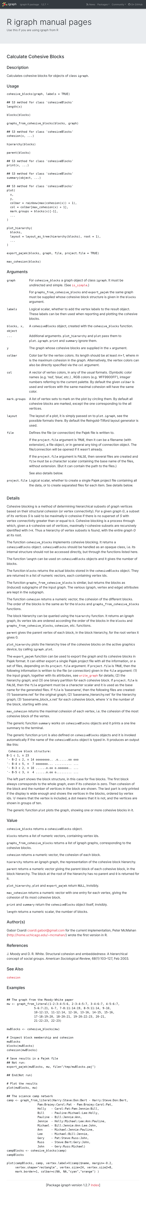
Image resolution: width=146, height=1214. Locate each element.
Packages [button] (102, 4)
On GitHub (136, 4)
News (91, 4)
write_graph (88, 675)
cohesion (13, 977)
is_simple (79, 285)
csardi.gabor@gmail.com (46, 930)
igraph (12, 4)
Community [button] (118, 4)
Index (95, 1185)
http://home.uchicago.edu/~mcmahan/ (37, 935)
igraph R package (29, 4)
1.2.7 (44, 4)
